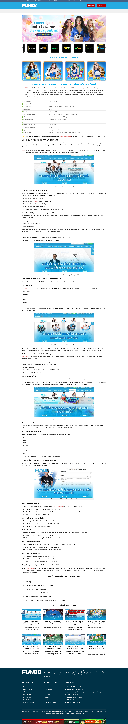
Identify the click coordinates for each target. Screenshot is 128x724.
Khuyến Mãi (78, 10)
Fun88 (44, 10)
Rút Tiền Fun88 (27, 697)
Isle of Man (35, 201)
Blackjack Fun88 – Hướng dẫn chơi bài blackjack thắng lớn (53, 647)
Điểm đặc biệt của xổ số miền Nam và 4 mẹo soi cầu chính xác (74, 623)
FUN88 (27, 88)
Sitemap (78, 702)
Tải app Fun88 (27, 692)
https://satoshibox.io (77, 689)
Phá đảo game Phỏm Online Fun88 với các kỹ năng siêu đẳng (97, 648)
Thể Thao (49, 10)
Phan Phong (73, 700)
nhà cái (37, 282)
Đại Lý (83, 10)
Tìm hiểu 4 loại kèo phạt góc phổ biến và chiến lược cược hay (31, 623)
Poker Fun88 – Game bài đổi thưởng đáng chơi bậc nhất (53, 622)
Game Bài (70, 10)
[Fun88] (29, 5)
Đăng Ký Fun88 (27, 686)
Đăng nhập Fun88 (28, 689)
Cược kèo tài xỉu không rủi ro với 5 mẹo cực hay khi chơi (31, 647)
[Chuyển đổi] (23, 582)
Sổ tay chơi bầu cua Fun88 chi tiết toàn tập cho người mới (96, 622)
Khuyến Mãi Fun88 (28, 700)
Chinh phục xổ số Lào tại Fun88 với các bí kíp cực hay (75, 647)
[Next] (102, 28)
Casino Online (57, 10)
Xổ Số (64, 10)
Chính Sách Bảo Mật (28, 702)
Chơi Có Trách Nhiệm (50, 702)
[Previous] (25, 28)
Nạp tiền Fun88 (27, 694)
